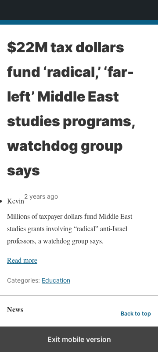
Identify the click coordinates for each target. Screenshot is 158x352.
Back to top (136, 313)
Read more (22, 260)
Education (56, 280)
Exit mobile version (79, 339)
